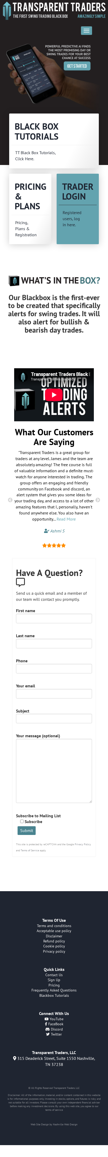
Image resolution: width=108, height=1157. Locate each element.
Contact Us (54, 974)
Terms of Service (30, 850)
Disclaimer (54, 936)
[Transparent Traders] (54, 10)
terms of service (54, 1110)
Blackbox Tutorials (54, 995)
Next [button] (97, 500)
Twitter (56, 1034)
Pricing (54, 985)
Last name (25, 635)
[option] (54, 77)
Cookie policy (54, 946)
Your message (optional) (38, 735)
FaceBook (55, 1024)
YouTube (55, 1019)
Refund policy (54, 941)
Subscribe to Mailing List (38, 818)
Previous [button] (10, 500)
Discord (56, 1029)
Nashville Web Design (65, 1124)
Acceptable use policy (54, 930)
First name (25, 610)
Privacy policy (54, 951)
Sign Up (54, 979)
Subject (22, 711)
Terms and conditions (54, 925)
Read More (66, 519)
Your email (25, 685)
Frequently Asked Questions (54, 990)
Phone (22, 660)
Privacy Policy (83, 844)
